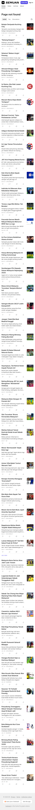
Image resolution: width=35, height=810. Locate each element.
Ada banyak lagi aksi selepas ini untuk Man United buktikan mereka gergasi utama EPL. (12, 121)
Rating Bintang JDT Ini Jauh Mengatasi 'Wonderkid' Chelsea (12, 383)
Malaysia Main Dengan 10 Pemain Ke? (11, 400)
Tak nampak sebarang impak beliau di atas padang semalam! (12, 404)
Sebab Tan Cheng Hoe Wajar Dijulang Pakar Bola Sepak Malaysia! (12, 596)
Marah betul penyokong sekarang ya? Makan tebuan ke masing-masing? (12, 149)
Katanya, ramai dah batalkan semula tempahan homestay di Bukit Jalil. (11, 43)
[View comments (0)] (9, 35)
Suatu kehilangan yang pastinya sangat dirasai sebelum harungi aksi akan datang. (11, 340)
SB (7, 230)
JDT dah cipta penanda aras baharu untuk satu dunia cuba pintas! (12, 163)
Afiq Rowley (11, 33)
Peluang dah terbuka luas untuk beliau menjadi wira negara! (11, 679)
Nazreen (8, 682)
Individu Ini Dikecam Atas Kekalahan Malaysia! (11, 190)
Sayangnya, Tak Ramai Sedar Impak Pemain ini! (12, 367)
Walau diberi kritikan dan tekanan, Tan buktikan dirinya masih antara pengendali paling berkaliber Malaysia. (12, 601)
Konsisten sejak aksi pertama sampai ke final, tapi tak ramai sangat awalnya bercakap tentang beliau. (12, 747)
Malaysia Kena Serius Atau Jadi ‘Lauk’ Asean (11, 561)
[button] (3, 6)
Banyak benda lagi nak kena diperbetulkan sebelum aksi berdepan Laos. (10, 632)
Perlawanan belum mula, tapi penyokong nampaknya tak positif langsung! (12, 59)
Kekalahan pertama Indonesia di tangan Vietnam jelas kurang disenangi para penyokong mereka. (12, 500)
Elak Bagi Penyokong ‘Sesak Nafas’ (12, 628)
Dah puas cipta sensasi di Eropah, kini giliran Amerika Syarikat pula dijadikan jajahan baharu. (12, 515)
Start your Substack (12, 801)
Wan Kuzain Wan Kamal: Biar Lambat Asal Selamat (12, 674)
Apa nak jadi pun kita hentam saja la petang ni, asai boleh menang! (12, 663)
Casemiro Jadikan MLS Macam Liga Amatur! (10, 612)
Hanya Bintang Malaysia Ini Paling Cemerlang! (12, 254)
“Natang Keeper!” (8, 40)
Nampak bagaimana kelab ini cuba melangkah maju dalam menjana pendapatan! (12, 356)
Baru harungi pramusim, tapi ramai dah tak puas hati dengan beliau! (12, 469)
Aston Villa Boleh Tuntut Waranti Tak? (11, 464)
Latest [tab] (4, 19)
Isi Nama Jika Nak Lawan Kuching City (11, 85)
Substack (8, 806)
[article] (17, 30)
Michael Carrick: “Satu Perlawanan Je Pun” (10, 116)
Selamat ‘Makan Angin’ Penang (10, 54)
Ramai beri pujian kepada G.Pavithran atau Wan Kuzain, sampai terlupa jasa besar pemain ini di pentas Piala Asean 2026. (12, 371)
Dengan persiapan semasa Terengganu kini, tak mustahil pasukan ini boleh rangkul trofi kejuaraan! (11, 714)
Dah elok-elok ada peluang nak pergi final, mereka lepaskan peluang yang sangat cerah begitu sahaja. (12, 765)
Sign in (31, 2)
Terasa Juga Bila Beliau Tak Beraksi (12, 205)
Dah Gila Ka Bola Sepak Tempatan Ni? (10, 174)
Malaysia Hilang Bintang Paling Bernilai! (11, 336)
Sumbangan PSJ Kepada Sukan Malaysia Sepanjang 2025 (12, 270)
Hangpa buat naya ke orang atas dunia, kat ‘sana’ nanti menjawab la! (12, 583)
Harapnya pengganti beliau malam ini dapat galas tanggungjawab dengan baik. (12, 209)
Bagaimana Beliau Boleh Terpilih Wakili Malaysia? (11, 526)
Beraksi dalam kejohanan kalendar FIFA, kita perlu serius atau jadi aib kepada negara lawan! (12, 566)
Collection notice (26, 797)
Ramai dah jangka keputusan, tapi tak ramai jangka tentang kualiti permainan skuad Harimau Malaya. (12, 258)
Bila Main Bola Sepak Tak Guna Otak (11, 495)
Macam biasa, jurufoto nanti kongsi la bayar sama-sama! (12, 90)
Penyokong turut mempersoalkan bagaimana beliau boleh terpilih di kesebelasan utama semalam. (12, 531)
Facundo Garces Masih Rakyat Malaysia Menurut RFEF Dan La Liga (11, 222)
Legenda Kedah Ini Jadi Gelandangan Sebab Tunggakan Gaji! (10, 578)
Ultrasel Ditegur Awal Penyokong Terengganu (10, 70)
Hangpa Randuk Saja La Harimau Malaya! (10, 659)
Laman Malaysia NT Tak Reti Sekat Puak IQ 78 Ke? (12, 542)
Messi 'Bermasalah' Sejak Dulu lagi (11, 449)
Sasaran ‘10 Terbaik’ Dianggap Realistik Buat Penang (10, 691)
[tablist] (10, 19)
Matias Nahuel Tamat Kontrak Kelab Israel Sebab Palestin (11, 432)
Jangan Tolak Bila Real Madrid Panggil (10, 320)
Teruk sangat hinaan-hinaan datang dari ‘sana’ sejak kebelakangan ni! (12, 546)
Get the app (27, 801)
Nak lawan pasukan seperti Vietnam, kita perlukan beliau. (11, 294)
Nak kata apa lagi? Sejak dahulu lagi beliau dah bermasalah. (12, 453)
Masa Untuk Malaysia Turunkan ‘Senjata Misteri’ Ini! (11, 288)
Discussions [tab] (15, 19)
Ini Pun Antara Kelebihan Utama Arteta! (11, 238)
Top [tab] (9, 19)
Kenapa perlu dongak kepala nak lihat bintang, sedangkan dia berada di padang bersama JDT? (13, 389)
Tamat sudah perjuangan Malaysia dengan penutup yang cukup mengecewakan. (12, 194)
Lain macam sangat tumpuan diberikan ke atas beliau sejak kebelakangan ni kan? (10, 484)
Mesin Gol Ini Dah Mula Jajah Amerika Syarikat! (12, 511)
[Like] (2, 35)
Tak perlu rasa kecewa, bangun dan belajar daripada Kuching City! (12, 30)
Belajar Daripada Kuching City (11, 26)
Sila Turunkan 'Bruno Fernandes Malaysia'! (9, 416)
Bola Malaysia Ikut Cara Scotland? (10, 725)
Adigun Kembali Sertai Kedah (12, 131)
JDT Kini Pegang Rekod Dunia (13, 160)
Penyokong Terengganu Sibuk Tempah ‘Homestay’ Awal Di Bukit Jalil (11, 709)
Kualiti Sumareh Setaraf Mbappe (10, 643)
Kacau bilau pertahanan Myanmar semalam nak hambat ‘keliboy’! (12, 648)
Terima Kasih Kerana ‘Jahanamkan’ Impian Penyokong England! (9, 760)
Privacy (13, 797)
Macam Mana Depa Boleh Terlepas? (11, 101)
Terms (18, 797)
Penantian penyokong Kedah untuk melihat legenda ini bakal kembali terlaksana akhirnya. (12, 134)
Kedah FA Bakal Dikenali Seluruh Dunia (10, 351)
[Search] (32, 19)
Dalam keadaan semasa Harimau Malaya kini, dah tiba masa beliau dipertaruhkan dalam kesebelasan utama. (12, 420)
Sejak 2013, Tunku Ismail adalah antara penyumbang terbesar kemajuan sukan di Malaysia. (11, 276)
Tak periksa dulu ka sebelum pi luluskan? (11, 105)
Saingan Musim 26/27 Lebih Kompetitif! (12, 305)
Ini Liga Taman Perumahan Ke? (11, 145)
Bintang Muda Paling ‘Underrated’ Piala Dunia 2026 (10, 742)
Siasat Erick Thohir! (9, 775)
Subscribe (24, 2)
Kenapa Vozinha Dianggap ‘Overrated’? (11, 480)
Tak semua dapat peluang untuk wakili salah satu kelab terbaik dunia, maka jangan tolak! (11, 325)
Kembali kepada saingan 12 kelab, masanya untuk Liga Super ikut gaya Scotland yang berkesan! (12, 730)
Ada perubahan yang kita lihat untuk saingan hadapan (11, 309)
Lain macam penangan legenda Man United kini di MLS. (11, 617)
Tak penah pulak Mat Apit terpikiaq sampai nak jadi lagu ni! (12, 178)
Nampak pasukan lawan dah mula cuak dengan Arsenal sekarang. (12, 243)
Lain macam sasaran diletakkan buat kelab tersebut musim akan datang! (11, 696)
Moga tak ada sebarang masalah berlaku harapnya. (11, 74)
